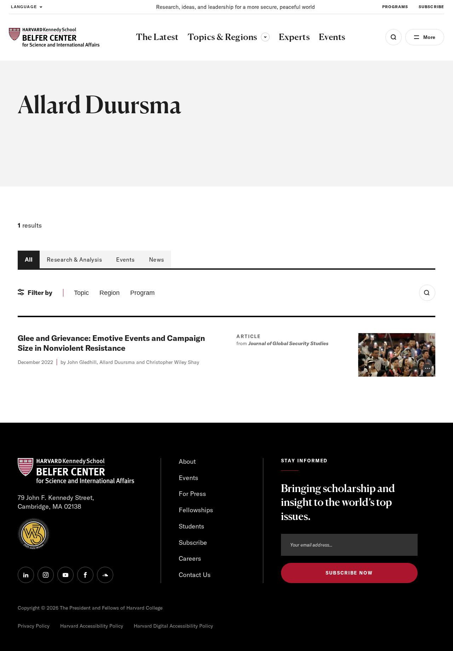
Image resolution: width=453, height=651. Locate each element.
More (429, 37)
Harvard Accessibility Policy (91, 626)
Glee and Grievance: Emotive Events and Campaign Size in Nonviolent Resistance (111, 343)
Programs (395, 6)
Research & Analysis (74, 259)
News (156, 259)
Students (191, 526)
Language (24, 7)
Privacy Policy (34, 626)
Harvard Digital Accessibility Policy (173, 626)
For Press (192, 494)
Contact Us (195, 575)
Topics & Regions (229, 37)
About (187, 461)
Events (125, 259)
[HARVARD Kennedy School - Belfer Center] (54, 37)
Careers (190, 558)
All (29, 259)
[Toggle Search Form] (427, 293)
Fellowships (196, 510)
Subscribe (431, 6)
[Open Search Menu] (393, 37)
